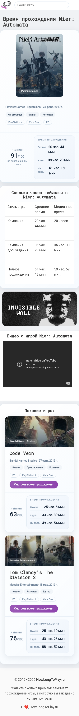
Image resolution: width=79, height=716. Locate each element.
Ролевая (48, 114)
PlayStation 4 (15, 122)
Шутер (46, 591)
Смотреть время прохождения (33, 484)
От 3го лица (15, 114)
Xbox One (34, 122)
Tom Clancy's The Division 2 (31, 574)
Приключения (35, 467)
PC (47, 122)
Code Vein (22, 453)
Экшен (32, 114)
